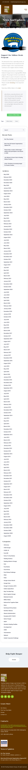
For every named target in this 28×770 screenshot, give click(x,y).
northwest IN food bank (10, 608)
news (19, 88)
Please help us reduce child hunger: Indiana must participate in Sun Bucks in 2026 (13, 151)
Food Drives (7, 569)
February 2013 (7, 442)
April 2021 (6, 273)
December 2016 (8, 358)
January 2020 (7, 308)
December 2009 (8, 525)
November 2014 (8, 410)
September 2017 (8, 338)
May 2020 (6, 297)
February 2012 (7, 473)
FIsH (5, 564)
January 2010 (7, 522)
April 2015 (6, 399)
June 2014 (6, 418)
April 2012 (6, 467)
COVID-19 (6, 550)
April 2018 (6, 327)
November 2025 (8, 182)
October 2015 (7, 385)
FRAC (5, 575)
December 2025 (8, 180)
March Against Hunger (10, 594)
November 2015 (8, 382)
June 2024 (6, 196)
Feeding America (8, 558)
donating (12, 82)
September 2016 (8, 360)
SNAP (5, 621)
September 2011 (8, 484)
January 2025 (7, 188)
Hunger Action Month (9, 580)
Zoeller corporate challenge (11, 638)
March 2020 (7, 303)
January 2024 (7, 204)
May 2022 (6, 245)
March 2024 (7, 201)
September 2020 (8, 289)
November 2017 (8, 333)
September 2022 (8, 234)
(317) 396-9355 (6, 2)
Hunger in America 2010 (10, 586)
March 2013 (7, 440)
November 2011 (8, 478)
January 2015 (7, 407)
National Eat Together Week (11, 602)
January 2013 (7, 445)
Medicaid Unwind (8, 597)
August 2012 (7, 456)
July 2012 (6, 459)
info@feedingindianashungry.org (18, 2)
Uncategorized (7, 627)
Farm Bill (6, 553)
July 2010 (6, 508)
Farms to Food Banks (9, 556)
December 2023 (8, 207)
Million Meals (9, 121)
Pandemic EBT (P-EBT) (10, 616)
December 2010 (8, 495)
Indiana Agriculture (9, 588)
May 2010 (6, 511)
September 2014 (8, 415)
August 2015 (7, 390)
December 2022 (8, 229)
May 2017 (6, 347)
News (16, 121)
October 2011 (7, 481)
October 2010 (7, 500)
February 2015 (7, 404)
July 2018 (6, 319)
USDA (5, 629)
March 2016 (7, 374)
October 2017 (7, 336)
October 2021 (7, 259)
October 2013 (7, 432)
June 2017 (6, 344)
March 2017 (7, 349)
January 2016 (7, 377)
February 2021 (7, 278)
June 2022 (6, 243)
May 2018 (6, 325)
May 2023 (6, 218)
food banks (7, 566)
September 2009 (8, 533)
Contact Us (4, 714)
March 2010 (7, 516)
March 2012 (7, 470)
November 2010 (8, 497)
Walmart (6, 635)
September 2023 (8, 212)
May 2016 (6, 369)
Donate (2, 712)
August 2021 (7, 264)
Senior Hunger (7, 619)
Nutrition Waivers (8, 610)
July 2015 (6, 393)
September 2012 (8, 453)
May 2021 (6, 270)
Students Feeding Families (10, 624)
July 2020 (6, 292)
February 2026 (7, 177)
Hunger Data (7, 583)
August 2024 (7, 193)
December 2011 (8, 475)
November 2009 (8, 527)
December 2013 (8, 429)
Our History (4, 708)
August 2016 (7, 363)
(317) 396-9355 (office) (7, 734)
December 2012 (8, 448)
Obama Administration (9, 613)
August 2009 (7, 536)
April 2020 (6, 300)
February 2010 (7, 519)
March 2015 (7, 401)
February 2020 (7, 306)
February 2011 (7, 492)
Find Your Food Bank (6, 710)
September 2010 (8, 503)
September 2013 (8, 434)
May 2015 (6, 396)
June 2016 (6, 366)
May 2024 (6, 199)
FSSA (5, 577)
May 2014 (6, 421)
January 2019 (7, 314)
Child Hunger (7, 547)
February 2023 (7, 223)
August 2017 (7, 341)
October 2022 (7, 232)
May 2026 (6, 174)
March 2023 (7, 221)
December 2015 (8, 379)
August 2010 (7, 505)
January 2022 (7, 251)
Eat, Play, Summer (8, 139)
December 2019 (8, 311)
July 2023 (6, 215)
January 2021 (7, 281)
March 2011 (7, 489)
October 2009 (7, 530)
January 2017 (7, 355)
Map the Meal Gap (9, 591)
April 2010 (6, 514)
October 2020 (7, 286)
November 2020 (8, 284)
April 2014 (6, 423)
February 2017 (7, 352)
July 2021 (6, 267)
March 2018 (7, 330)
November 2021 (8, 256)
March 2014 (7, 426)
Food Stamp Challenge (9, 572)
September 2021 (8, 262)
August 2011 (7, 486)
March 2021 (7, 275)
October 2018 (7, 316)
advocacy (6, 545)
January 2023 (7, 226)
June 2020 (6, 295)
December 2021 (8, 253)
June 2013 (6, 437)
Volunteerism (7, 632)
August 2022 (7, 237)
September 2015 (8, 388)
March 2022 (7, 248)
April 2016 (6, 371)
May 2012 (6, 464)
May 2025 (6, 185)
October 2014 (7, 412)
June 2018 (6, 322)
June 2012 (6, 462)
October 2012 (7, 451)
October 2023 (7, 210)
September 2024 (8, 191)
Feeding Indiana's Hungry (10, 561)
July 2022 (6, 240)
